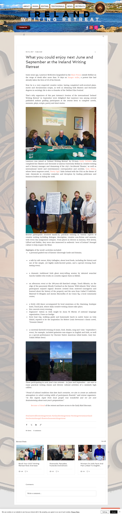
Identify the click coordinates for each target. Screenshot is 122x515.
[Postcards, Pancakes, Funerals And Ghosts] (61, 452)
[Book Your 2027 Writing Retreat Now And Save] (30, 452)
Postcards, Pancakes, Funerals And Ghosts (58, 465)
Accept (114, 512)
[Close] (120, 511)
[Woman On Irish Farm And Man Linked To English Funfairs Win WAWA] (92, 452)
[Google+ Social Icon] (91, 27)
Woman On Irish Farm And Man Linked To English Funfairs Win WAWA (91, 465)
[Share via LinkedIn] (36, 425)
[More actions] (95, 52)
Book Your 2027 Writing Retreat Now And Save (29, 465)
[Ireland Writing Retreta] (96, 27)
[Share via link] (41, 425)
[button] (103, 36)
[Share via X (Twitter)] (31, 425)
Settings (104, 512)
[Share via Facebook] (27, 425)
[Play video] (61, 361)
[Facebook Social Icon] (87, 27)
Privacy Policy (75, 512)
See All (103, 441)
